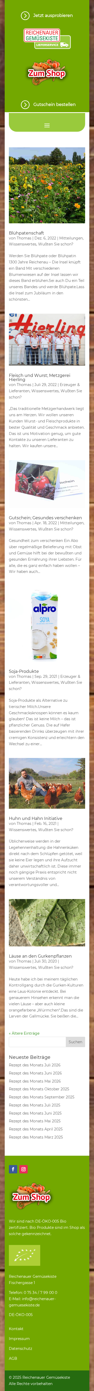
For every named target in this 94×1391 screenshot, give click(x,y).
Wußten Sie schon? (55, 244)
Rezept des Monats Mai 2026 (35, 1081)
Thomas (24, 238)
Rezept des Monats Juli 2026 (35, 1065)
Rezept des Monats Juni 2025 (35, 1113)
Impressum (19, 1338)
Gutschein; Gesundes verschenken (45, 517)
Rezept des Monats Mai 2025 (35, 1121)
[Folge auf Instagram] (23, 1169)
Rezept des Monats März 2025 (36, 1137)
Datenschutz (20, 1348)
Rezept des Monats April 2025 (36, 1129)
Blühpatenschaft (26, 233)
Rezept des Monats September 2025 (41, 1097)
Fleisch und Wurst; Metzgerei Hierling (39, 377)
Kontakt (16, 1328)
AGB (13, 1358)
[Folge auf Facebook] (13, 1169)
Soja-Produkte (24, 671)
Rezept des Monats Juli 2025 (34, 1105)
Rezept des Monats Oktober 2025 (39, 1089)
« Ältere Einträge (24, 1033)
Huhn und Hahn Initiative (35, 818)
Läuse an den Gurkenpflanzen (40, 956)
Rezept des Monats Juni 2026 (35, 1073)
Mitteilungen (71, 238)
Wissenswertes (22, 244)
